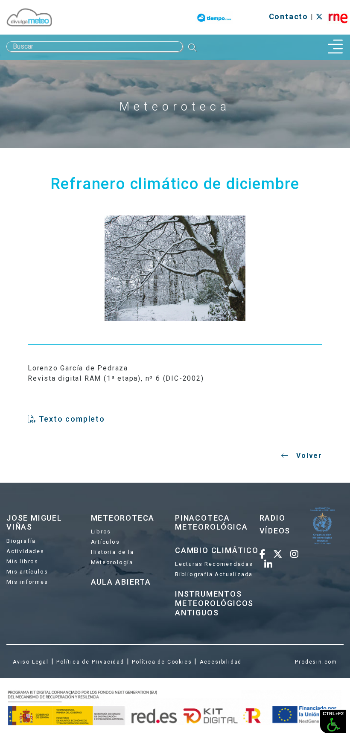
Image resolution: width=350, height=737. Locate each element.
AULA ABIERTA (121, 581)
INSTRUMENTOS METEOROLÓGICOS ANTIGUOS (214, 603)
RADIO (273, 517)
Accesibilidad (221, 662)
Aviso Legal (31, 662)
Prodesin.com (316, 662)
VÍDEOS (275, 530)
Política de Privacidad (90, 662)
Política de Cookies (162, 662)
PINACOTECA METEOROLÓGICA (211, 522)
